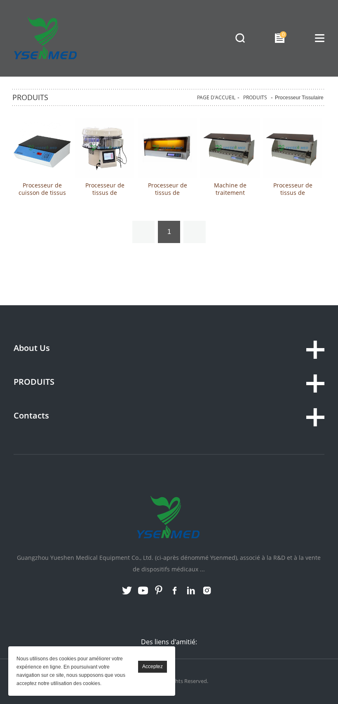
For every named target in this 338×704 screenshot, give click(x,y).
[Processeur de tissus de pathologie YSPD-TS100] (292, 148)
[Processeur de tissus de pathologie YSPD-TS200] (167, 148)
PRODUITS (255, 97)
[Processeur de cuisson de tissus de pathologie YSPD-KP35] (42, 148)
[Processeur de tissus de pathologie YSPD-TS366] (104, 148)
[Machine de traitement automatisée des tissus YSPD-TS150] (230, 148)
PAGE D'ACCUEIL (216, 97)
